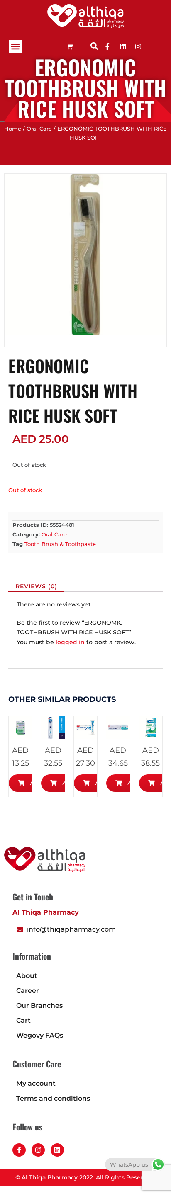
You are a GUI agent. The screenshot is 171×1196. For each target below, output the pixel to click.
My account (36, 1083)
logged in (70, 642)
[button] (15, 46)
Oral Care (39, 129)
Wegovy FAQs (39, 1035)
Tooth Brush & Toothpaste (60, 544)
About (26, 976)
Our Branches (39, 1005)
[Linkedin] (122, 46)
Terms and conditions (53, 1098)
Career (27, 991)
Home (12, 129)
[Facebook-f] (19, 1150)
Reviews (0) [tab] (36, 586)
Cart (23, 1020)
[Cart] (70, 47)
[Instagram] (38, 1150)
